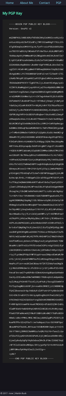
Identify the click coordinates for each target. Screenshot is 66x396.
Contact (44, 3)
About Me (26, 3)
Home (10, 3)
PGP (58, 3)
